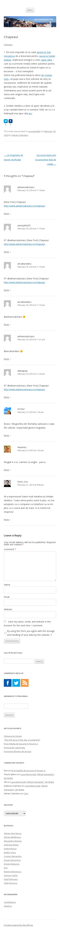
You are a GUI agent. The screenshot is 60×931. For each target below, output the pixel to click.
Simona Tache (11, 875)
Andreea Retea (11, 844)
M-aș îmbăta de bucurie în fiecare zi (21, 743)
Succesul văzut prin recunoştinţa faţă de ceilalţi (45, 160)
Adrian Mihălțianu (12, 837)
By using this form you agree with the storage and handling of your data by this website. (31, 632)
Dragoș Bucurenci (12, 860)
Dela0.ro (8, 906)
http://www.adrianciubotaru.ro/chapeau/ (24, 205)
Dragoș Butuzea (11, 863)
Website (8, 609)
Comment (10, 549)
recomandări (34, 131)
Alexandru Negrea (13, 841)
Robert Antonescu (12, 871)
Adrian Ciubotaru (20, 135)
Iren (6, 867)
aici (30, 113)
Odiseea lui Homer (13, 736)
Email (6, 596)
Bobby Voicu (10, 852)
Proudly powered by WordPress (18, 925)
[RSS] (24, 683)
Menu (30, 10)
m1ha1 (21, 409)
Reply (6, 213)
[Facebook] (8, 683)
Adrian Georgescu (12, 833)
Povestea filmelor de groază (17, 751)
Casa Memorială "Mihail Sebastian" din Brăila (32, 782)
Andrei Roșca (10, 848)
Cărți (26, 793)
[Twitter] (16, 683)
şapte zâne (46, 59)
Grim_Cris (22, 481)
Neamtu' (22, 447)
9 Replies (8, 44)
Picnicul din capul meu (14, 747)
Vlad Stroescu (10, 883)
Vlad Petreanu (11, 879)
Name (7, 584)
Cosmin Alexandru (13, 856)
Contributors (10, 902)
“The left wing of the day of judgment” (22, 739)
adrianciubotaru (25, 187)
